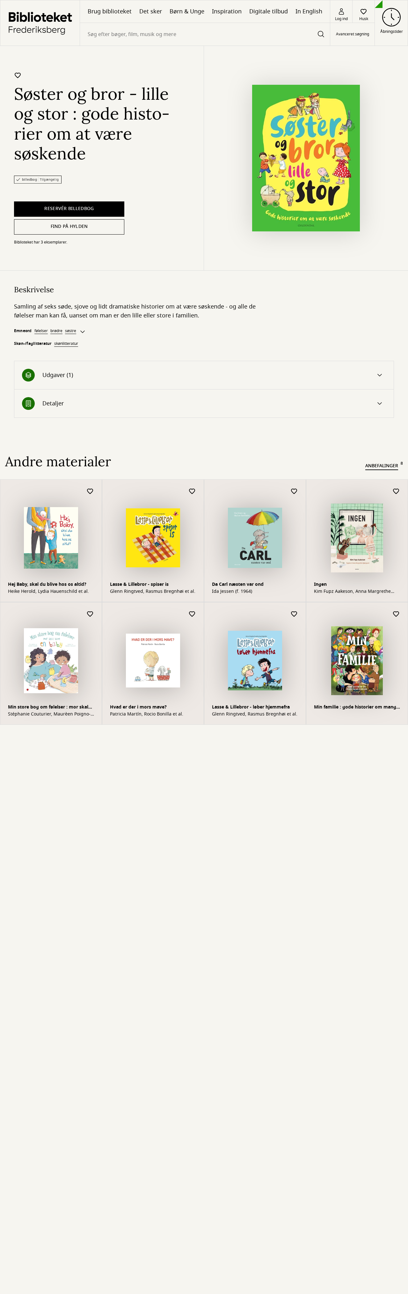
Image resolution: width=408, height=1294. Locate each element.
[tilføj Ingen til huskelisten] (396, 491)
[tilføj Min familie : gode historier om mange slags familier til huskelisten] (396, 614)
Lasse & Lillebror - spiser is (139, 584)
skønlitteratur (66, 343)
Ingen (320, 584)
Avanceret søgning (352, 34)
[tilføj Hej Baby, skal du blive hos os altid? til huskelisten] (90, 491)
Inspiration (227, 11)
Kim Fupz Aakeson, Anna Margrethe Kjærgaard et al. (352, 591)
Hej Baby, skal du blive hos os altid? (47, 584)
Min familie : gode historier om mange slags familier (356, 708)
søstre (70, 331)
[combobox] (205, 34)
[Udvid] (82, 332)
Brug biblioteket (110, 11)
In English (308, 11)
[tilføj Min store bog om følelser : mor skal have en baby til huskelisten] (90, 614)
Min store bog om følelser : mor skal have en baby (48, 708)
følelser (41, 331)
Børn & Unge (187, 11)
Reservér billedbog (69, 208)
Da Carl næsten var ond (238, 584)
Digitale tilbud (268, 11)
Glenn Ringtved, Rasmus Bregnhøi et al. (152, 591)
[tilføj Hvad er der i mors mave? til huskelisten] (192, 614)
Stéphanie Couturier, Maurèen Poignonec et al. (49, 714)
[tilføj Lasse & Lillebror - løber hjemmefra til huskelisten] (294, 614)
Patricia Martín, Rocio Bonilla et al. (146, 714)
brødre (56, 331)
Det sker (150, 11)
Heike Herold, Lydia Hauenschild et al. (48, 591)
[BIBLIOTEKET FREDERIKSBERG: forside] (40, 23)
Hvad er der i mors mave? (138, 707)
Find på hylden (69, 226)
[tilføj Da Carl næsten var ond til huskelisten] (294, 491)
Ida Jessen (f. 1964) (232, 591)
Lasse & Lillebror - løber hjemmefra (251, 707)
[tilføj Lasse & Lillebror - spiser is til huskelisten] (192, 491)
